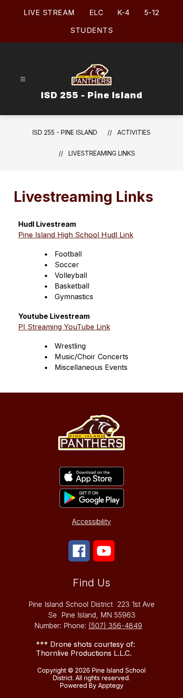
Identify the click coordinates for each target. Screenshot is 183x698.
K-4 (123, 12)
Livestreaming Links (101, 153)
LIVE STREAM (49, 12)
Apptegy (110, 685)
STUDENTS (91, 30)
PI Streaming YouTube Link (64, 326)
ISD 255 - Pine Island (64, 132)
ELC (96, 12)
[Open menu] (23, 79)
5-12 (151, 12)
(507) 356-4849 (115, 625)
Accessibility (91, 521)
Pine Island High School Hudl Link (75, 234)
